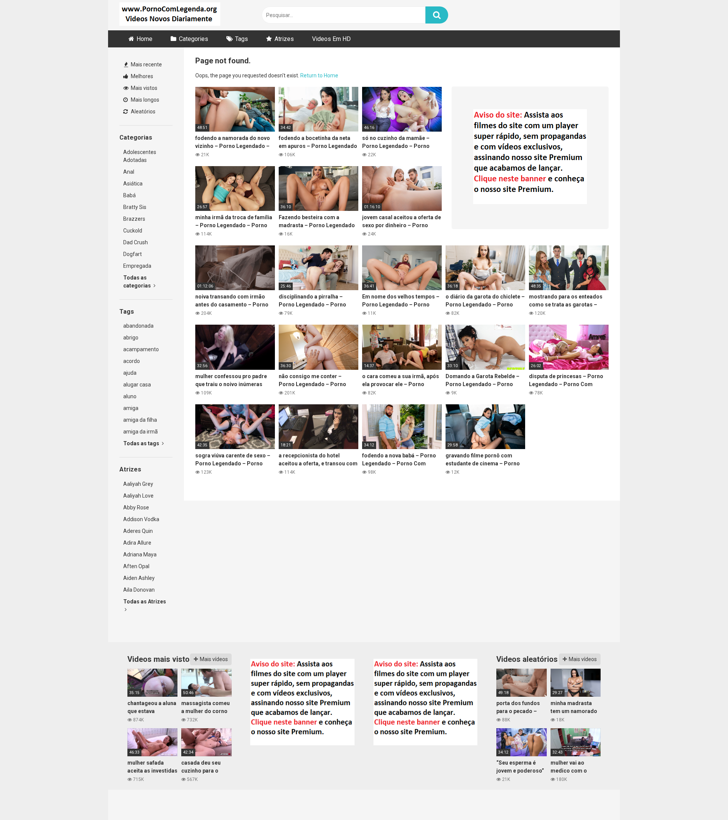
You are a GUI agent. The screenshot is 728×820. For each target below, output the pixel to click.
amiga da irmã (140, 432)
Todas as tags (141, 443)
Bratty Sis (134, 207)
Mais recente (146, 64)
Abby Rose (136, 507)
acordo (131, 361)
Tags (241, 38)
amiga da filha (140, 420)
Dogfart (132, 254)
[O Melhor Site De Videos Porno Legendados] (169, 15)
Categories (193, 38)
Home (144, 38)
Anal (128, 172)
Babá (129, 195)
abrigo (130, 338)
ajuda (129, 373)
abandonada (138, 326)
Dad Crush (135, 242)
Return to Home (319, 75)
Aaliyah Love (138, 496)
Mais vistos (143, 88)
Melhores (141, 76)
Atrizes (284, 38)
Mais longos (144, 100)
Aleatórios (142, 111)
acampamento (141, 349)
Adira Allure (137, 543)
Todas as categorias (137, 282)
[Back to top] (702, 797)
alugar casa (137, 385)
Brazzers (134, 219)
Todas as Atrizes (144, 602)
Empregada (137, 266)
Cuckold (132, 231)
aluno (129, 396)
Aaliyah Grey (138, 484)
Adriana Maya (140, 554)
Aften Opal (136, 566)
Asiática (133, 184)
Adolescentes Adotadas (139, 156)
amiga (130, 408)
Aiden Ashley (139, 578)
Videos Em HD (331, 38)
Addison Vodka (141, 519)
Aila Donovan (139, 590)
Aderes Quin (138, 531)
